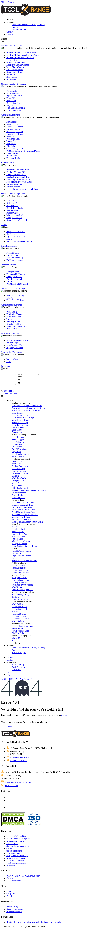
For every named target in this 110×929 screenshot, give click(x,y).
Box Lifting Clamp (14, 103)
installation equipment (15, 860)
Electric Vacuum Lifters (16, 174)
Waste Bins (11, 143)
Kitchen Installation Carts (17, 340)
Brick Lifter (11, 100)
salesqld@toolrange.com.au (18, 782)
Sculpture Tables (13, 324)
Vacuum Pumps (13, 129)
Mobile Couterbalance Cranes (19, 241)
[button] (4, 39)
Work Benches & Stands (11, 305)
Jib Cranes (10, 234)
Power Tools (11, 156)
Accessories (11, 79)
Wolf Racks (11, 281)
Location (10, 657)
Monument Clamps (14, 69)
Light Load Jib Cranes (15, 236)
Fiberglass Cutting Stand (16, 326)
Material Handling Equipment (13, 84)
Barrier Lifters (12, 74)
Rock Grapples (12, 93)
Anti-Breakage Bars (14, 345)
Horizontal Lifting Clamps (17, 65)
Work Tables (11, 312)
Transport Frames (8, 265)
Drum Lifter (11, 98)
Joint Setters (11, 122)
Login (9, 674)
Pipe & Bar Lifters (14, 96)
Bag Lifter (10, 105)
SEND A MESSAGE (22, 679)
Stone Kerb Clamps (14, 72)
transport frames (13, 853)
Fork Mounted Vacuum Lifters (19, 182)
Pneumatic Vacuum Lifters (17, 170)
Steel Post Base (12, 210)
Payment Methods (14, 911)
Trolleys (9, 298)
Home (9, 727)
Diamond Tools (13, 158)
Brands (9, 896)
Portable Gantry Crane (15, 231)
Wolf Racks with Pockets (17, 279)
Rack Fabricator (18, 667)
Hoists (9, 239)
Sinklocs (10, 136)
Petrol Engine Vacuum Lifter (18, 179)
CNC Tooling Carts (14, 148)
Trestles (9, 319)
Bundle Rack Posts (14, 208)
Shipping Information (15, 909)
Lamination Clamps (14, 134)
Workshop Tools (13, 139)
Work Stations (12, 329)
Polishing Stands (13, 321)
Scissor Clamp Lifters (15, 62)
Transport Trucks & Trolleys (13, 288)
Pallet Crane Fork (13, 110)
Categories (10, 894)
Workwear (5, 366)
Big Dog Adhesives (14, 347)
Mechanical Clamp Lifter (11, 46)
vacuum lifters (12, 843)
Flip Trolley (11, 146)
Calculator (16, 669)
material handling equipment (18, 839)
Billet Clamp (11, 77)
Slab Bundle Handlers (15, 108)
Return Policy (12, 907)
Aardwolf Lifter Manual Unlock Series (22, 55)
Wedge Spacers (12, 141)
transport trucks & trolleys (17, 855)
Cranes (4, 224)
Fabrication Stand (13, 316)
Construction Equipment (11, 352)
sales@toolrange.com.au (20, 757)
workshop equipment (15, 841)
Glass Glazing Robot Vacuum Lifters (22, 189)
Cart (8, 672)
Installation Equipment (10, 333)
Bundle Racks (12, 205)
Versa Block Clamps (15, 67)
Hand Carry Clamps (14, 131)
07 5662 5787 (11, 785)
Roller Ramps (12, 343)
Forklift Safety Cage (15, 258)
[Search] (38, 374)
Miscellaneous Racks (15, 215)
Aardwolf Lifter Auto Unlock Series (21, 53)
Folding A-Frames (14, 276)
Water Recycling (13, 153)
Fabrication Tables (14, 314)
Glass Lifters (11, 60)
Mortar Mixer (12, 359)
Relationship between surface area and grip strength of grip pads (33, 922)
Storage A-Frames (14, 217)
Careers (15, 27)
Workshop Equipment (10, 115)
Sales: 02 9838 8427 (18, 760)
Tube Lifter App (18, 665)
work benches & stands (16, 858)
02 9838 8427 (7, 679)
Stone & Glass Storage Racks (13, 194)
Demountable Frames (15, 274)
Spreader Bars (12, 91)
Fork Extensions (13, 255)
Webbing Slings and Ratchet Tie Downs (23, 151)
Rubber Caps (12, 213)
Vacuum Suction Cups (15, 187)
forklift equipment (14, 851)
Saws (8, 361)
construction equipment (16, 863)
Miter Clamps (12, 124)
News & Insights (19, 29)
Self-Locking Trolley (15, 295)
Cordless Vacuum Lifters (16, 172)
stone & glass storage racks (17, 846)
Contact (9, 32)
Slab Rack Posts (13, 203)
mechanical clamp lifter (16, 836)
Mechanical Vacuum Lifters (18, 177)
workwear (10, 865)
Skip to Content (7, 2)
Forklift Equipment (9, 246)
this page (65, 715)
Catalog (9, 34)
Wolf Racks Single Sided (17, 284)
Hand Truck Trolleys (15, 300)
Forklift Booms (12, 253)
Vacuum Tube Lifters (15, 184)
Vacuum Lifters (7, 163)
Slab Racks (11, 201)
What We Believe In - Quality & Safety (28, 24)
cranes (9, 848)
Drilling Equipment (14, 127)
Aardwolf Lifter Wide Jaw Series (20, 57)
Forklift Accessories (14, 260)
